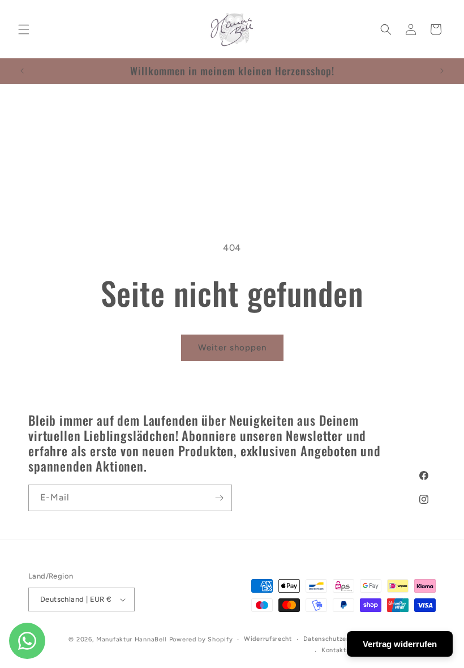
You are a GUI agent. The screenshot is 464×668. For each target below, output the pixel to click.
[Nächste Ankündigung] (441, 70)
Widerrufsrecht (268, 639)
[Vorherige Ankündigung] (22, 70)
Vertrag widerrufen (400, 644)
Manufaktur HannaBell (131, 639)
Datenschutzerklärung (338, 639)
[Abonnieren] (219, 498)
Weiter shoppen (232, 347)
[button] (23, 29)
